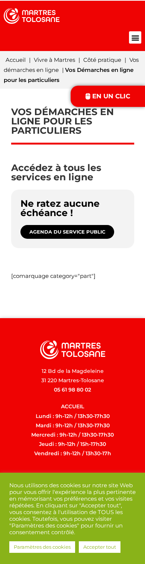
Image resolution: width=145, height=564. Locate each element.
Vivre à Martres (54, 59)
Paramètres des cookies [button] (42, 547)
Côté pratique (102, 59)
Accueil (16, 59)
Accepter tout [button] (99, 547)
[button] (135, 37)
